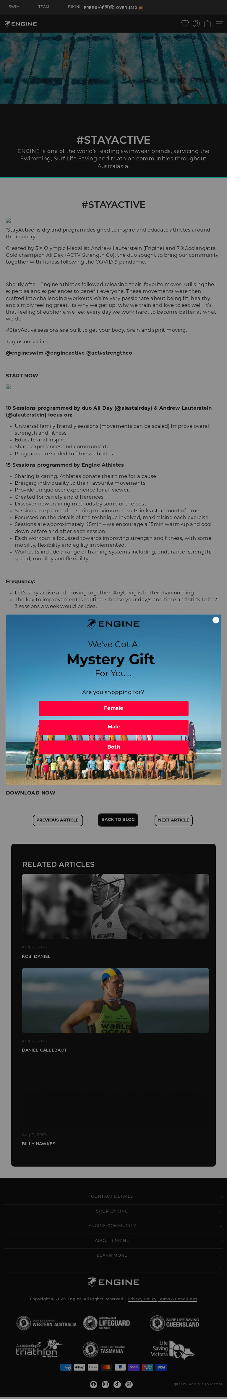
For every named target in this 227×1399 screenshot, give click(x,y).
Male (114, 727)
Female (113, 708)
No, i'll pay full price (113, 769)
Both (113, 747)
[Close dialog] (215, 619)
